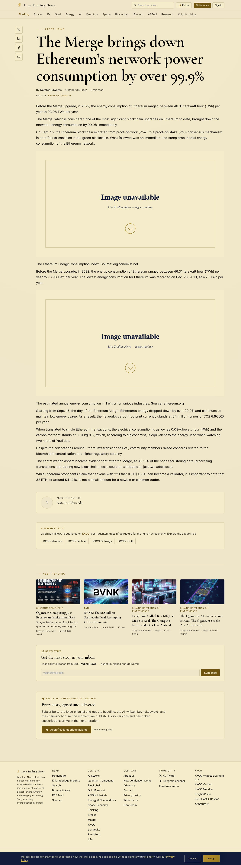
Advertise (129, 785)
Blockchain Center (53, 95)
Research (167, 14)
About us (129, 775)
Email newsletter (169, 786)
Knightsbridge (187, 14)
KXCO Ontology (102, 541)
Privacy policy (132, 795)
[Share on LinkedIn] (19, 39)
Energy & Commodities (102, 800)
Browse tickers (61, 790)
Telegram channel (174, 780)
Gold (58, 14)
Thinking (93, 809)
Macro (92, 819)
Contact (128, 790)
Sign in (218, 5)
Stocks (38, 14)
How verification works (137, 780)
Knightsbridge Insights (66, 780)
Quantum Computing (101, 780)
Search (56, 785)
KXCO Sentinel (77, 541)
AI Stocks (94, 775)
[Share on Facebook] (19, 48)
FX (49, 14)
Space (106, 14)
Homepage (59, 775)
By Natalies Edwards (49, 89)
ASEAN (152, 14)
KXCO (85, 533)
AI (80, 14)
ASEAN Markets (97, 795)
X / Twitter (169, 775)
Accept (211, 858)
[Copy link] (19, 57)
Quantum (92, 14)
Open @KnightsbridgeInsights (69, 729)
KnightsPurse (203, 794)
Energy (70, 14)
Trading (24, 14)
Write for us (202, 5)
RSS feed (58, 795)
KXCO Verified (203, 784)
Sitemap (57, 800)
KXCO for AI (125, 541)
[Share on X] (19, 30)
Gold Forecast (96, 790)
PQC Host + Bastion (207, 799)
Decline (193, 858)
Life (90, 839)
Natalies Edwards (69, 503)
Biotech (138, 14)
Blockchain (122, 14)
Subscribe (210, 672)
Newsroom (130, 805)
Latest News (54, 29)
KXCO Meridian (52, 541)
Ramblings (94, 834)
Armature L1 (202, 803)
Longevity (94, 829)
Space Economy (98, 805)
